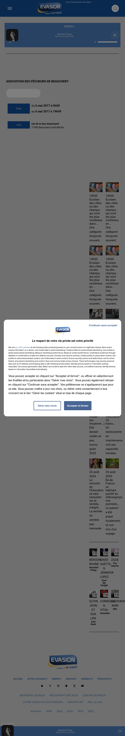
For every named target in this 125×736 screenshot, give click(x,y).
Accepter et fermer (77, 405)
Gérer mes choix (47, 405)
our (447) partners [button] (22, 347)
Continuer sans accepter (103, 325)
